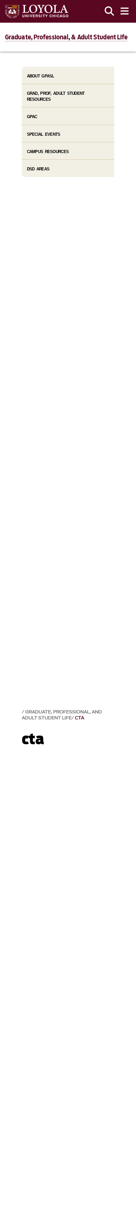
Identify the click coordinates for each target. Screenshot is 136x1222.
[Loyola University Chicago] (36, 11)
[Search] (109, 11)
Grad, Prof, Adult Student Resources (56, 96)
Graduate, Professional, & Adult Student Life (66, 37)
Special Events (43, 134)
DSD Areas (38, 169)
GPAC (32, 116)
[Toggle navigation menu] (124, 11)
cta (79, 718)
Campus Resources (48, 151)
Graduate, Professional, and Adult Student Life (62, 715)
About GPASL (40, 76)
